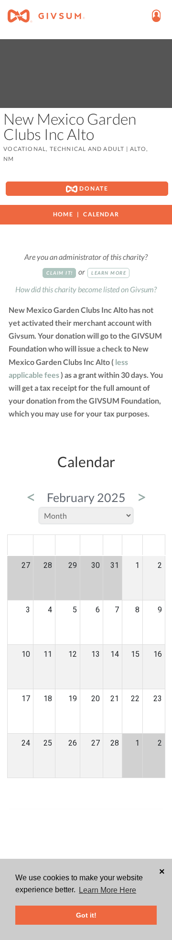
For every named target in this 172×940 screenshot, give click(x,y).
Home (63, 214)
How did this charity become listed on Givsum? (86, 289)
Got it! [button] (86, 915)
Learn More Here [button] (107, 890)
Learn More (108, 273)
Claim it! (59, 273)
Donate (92, 188)
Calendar (101, 214)
